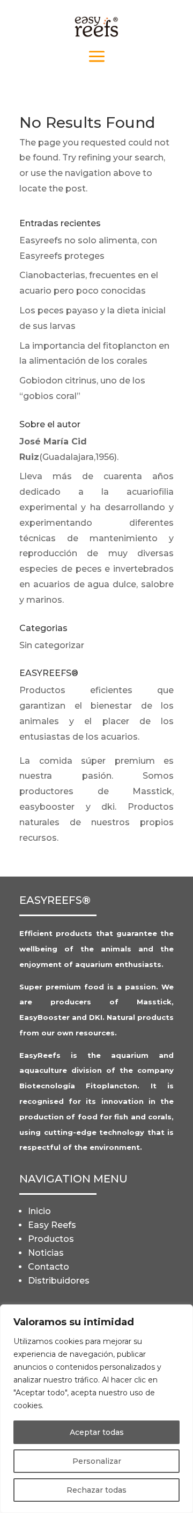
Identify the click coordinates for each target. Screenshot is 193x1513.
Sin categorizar (51, 645)
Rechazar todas (96, 1490)
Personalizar (96, 1461)
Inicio (39, 1211)
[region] (96, 1408)
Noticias (46, 1253)
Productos (51, 1239)
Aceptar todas (97, 1432)
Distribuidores (59, 1281)
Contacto (48, 1267)
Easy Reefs (52, 1225)
